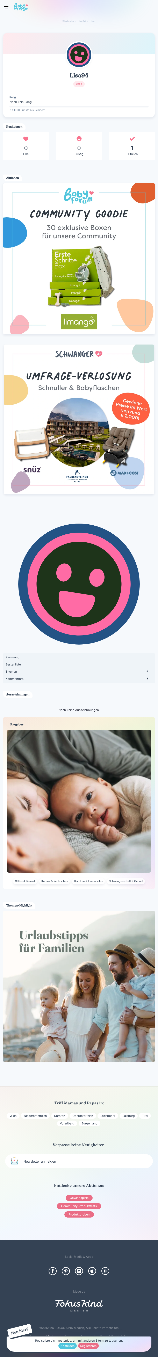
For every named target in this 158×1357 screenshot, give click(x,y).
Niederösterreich (35, 1115)
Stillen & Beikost (25, 881)
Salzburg (128, 1115)
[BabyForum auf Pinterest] (66, 1271)
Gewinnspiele (79, 1198)
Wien (13, 1115)
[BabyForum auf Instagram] (79, 1271)
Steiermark (107, 1115)
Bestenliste (13, 664)
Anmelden (67, 1346)
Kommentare (77, 678)
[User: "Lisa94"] (79, 54)
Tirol (145, 1115)
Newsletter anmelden (39, 1161)
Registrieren (88, 1346)
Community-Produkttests (79, 1206)
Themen (77, 671)
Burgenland (89, 1123)
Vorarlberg (67, 1123)
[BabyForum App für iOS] (92, 1271)
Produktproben (79, 1214)
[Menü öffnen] (6, 6)
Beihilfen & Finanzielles (88, 881)
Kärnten (59, 1115)
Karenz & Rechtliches (54, 881)
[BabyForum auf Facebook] (53, 1271)
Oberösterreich (82, 1115)
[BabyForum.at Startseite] (21, 7)
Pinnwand (13, 657)
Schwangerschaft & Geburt (126, 881)
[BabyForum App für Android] (105, 1271)
